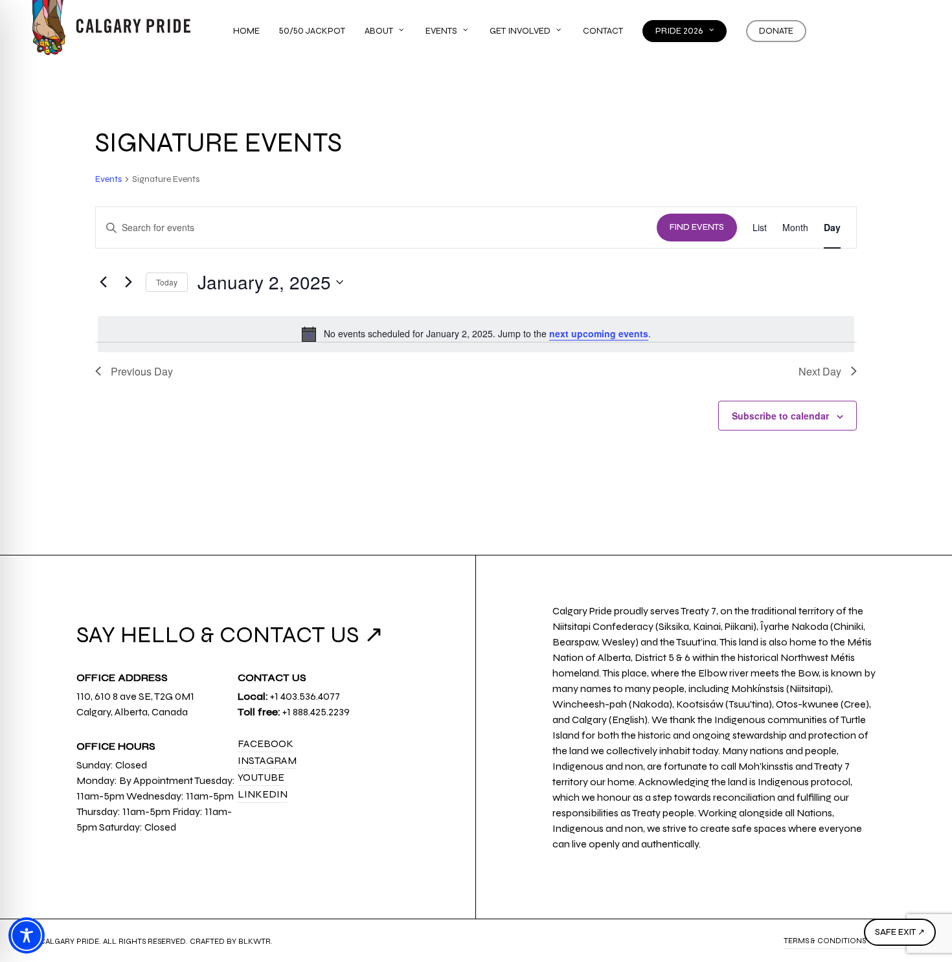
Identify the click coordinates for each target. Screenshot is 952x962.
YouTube (261, 777)
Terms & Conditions (825, 940)
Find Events (697, 227)
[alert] (476, 334)
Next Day (820, 371)
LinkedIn (263, 794)
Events (108, 179)
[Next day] (128, 282)
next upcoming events (598, 333)
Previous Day (142, 371)
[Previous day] (103, 282)
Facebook (265, 743)
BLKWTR (254, 941)
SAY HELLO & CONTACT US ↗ (229, 635)
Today (166, 281)
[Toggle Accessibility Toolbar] (26, 935)
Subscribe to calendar (780, 415)
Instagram (267, 760)
